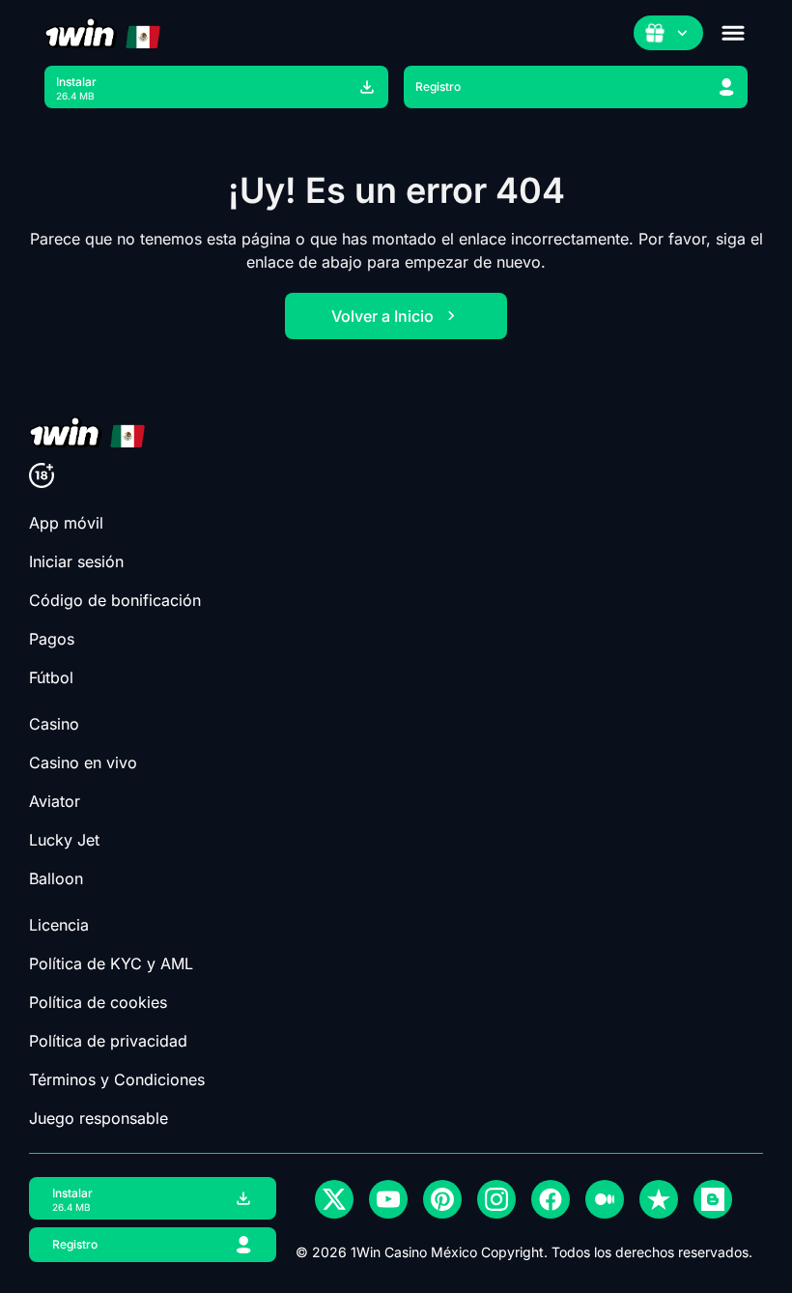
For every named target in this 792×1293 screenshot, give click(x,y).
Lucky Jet (64, 839)
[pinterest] (442, 1199)
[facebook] (550, 1199)
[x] (334, 1199)
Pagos (51, 638)
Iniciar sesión (76, 561)
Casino (54, 723)
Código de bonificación (115, 600)
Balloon (56, 878)
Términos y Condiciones (117, 1079)
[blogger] (712, 1199)
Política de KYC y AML (111, 963)
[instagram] (496, 1199)
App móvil (66, 522)
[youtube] (388, 1199)
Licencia (59, 924)
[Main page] (102, 32)
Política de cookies (98, 1002)
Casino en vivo (83, 762)
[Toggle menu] (733, 32)
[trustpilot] (658, 1199)
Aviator (54, 801)
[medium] (604, 1199)
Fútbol (51, 677)
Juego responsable (98, 1118)
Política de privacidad (108, 1040)
